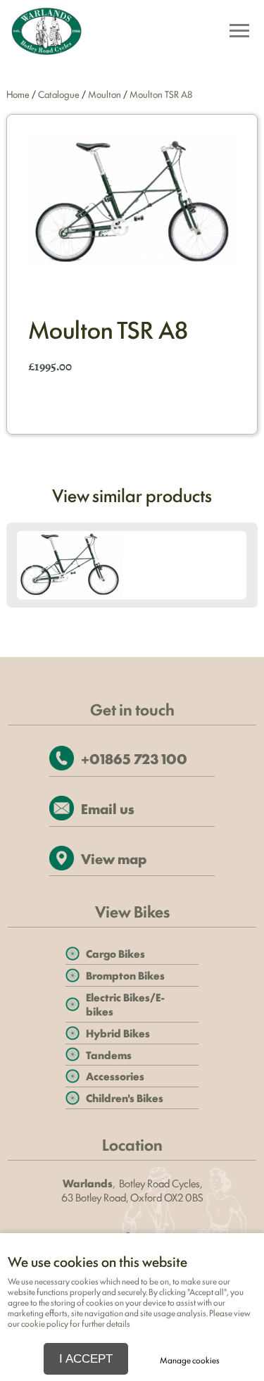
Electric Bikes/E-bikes (125, 1003)
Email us (107, 808)
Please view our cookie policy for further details (129, 1318)
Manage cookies (190, 1360)
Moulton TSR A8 (161, 94)
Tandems (109, 1054)
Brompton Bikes (125, 975)
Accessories (115, 1075)
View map (113, 858)
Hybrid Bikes (118, 1032)
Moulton (104, 94)
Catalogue (59, 94)
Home (18, 94)
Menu (239, 32)
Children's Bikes (124, 1097)
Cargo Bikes (115, 953)
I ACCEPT (86, 1358)
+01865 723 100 (134, 758)
